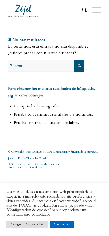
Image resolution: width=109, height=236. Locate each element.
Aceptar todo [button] (62, 224)
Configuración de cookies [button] (27, 224)
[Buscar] (82, 10)
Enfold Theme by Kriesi (32, 158)
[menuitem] (82, 10)
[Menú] (94, 10)
